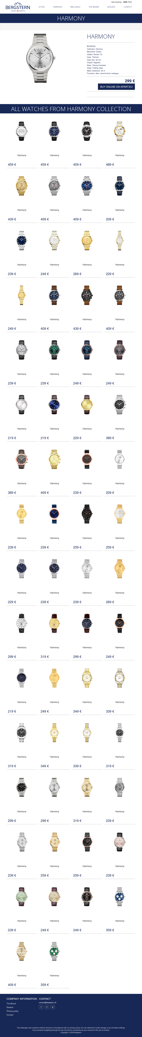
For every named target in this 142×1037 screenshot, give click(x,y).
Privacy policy (12, 1011)
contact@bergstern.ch (47, 1002)
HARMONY (57, 7)
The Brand (11, 1003)
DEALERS (111, 7)
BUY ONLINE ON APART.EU (116, 86)
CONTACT (128, 7)
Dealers (10, 1007)
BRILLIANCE (75, 7)
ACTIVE (42, 7)
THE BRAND (94, 7)
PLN (130, 2)
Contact (10, 1014)
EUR (125, 2)
